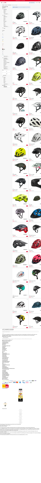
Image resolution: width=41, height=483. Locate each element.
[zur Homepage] (4, 2)
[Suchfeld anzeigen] (36, 2)
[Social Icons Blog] (20, 422)
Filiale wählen (16, 7)
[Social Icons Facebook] (20, 410)
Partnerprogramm (4, 356)
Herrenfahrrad (4, 371)
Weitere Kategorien (4, 378)
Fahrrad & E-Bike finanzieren (6, 361)
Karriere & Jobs (4, 355)
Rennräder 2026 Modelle (5, 375)
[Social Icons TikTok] (20, 419)
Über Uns (3, 351)
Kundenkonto (4, 346)
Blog (2, 352)
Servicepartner (4, 349)
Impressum (3, 365)
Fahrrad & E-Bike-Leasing (5, 362)
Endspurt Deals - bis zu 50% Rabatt (20, 0)
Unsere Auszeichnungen (5, 357)
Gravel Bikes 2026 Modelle (5, 374)
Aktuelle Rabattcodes (5, 358)
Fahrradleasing (4, 343)
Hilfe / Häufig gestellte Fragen (6, 345)
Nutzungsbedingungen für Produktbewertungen (8, 368)
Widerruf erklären (4, 366)
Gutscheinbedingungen (5, 367)
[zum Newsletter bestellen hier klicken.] (3, 333)
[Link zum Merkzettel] (38, 2)
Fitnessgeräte (4, 376)
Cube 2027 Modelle (5, 372)
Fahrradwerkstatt (4, 348)
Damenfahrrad (4, 370)
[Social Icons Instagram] (20, 416)
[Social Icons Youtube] (20, 413)
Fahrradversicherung (5, 360)
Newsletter (3, 347)
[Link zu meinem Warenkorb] (39, 2)
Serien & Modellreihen (5, 377)
